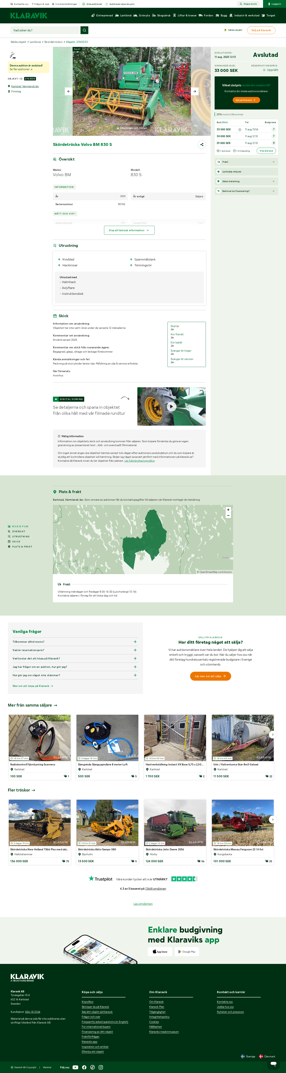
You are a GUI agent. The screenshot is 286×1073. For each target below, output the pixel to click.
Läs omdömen (143, 904)
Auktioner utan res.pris (122, 4)
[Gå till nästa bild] (273, 735)
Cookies (154, 1021)
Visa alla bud (266, 150)
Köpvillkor (88, 1001)
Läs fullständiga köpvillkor (140, 460)
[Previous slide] (69, 91)
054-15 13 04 (32, 1011)
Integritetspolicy (159, 1016)
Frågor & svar (41, 4)
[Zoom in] (228, 510)
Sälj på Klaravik (244, 100)
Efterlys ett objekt (93, 1051)
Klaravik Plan (156, 1006)
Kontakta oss (21, 4)
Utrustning (21, 536)
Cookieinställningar (66, 4)
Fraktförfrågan (90, 1036)
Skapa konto (250, 4)
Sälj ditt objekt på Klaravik (97, 1011)
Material (47, 1067)
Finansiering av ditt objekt (97, 1031)
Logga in (276, 4)
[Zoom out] (228, 515)
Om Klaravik (156, 1001)
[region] (143, 539)
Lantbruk (35, 41)
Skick (16, 541)
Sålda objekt (235, 30)
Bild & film (20, 526)
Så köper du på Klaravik (95, 1006)
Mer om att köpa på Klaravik (31, 685)
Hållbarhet (155, 1026)
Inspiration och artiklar (95, 1046)
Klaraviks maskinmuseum (164, 1031)
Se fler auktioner (20, 69)
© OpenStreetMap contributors (214, 572)
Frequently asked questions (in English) (105, 1021)
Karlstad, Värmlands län (25, 86)
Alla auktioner (94, 4)
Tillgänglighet (157, 1011)
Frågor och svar (91, 1016)
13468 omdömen (155, 888)
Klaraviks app (89, 1041)
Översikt (18, 531)
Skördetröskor (53, 41)
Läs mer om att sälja (208, 676)
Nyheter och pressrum (230, 1011)
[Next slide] (195, 91)
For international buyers (96, 1026)
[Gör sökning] (84, 30)
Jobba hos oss (225, 1006)
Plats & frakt (22, 546)
